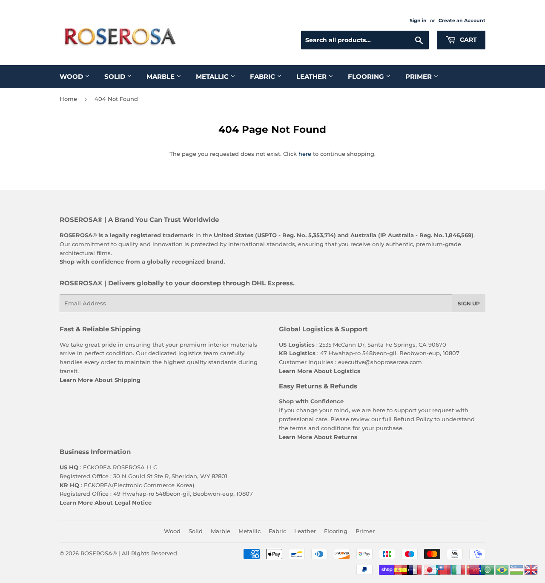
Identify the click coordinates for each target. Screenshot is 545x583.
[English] (531, 569)
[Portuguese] (502, 569)
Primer (419, 76)
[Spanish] (401, 569)
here (304, 153)
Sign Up (469, 303)
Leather (312, 76)
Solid (115, 76)
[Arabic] (488, 569)
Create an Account (462, 20)
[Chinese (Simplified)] (473, 569)
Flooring (367, 76)
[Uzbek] (517, 569)
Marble (161, 76)
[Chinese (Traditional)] (444, 569)
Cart (467, 39)
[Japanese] (430, 569)
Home (68, 98)
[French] (415, 569)
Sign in (418, 20)
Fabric (263, 76)
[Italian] (459, 569)
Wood (72, 76)
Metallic (213, 76)
